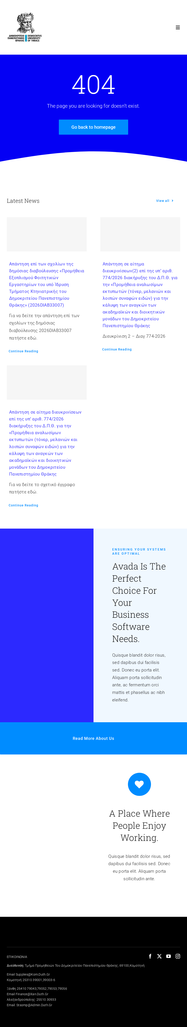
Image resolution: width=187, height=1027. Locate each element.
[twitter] (159, 956)
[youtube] (168, 956)
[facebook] (150, 956)
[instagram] (178, 956)
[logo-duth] (25, 10)
